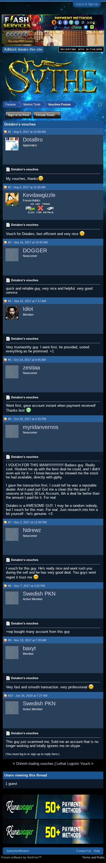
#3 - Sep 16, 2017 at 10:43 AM (28, 242)
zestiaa (31, 368)
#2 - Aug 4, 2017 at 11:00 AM (26, 187)
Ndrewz (32, 530)
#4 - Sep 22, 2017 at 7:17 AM (27, 301)
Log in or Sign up (87, 4)
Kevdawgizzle (39, 195)
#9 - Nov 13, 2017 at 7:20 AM (27, 640)
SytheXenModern (17, 850)
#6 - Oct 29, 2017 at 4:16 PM (27, 419)
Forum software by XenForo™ (21, 857)
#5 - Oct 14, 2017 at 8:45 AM (27, 359)
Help (97, 850)
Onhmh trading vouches (35, 764)
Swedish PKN (39, 594)
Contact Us (83, 850)
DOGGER (35, 250)
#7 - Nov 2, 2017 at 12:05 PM (27, 522)
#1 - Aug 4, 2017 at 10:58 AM (27, 131)
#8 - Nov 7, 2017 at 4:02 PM (26, 585)
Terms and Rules (93, 857)
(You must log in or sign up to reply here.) (32, 754)
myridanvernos (40, 427)
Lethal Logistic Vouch (73, 764)
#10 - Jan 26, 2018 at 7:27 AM (27, 695)
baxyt (29, 648)
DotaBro (33, 140)
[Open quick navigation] (100, 104)
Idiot (28, 309)
